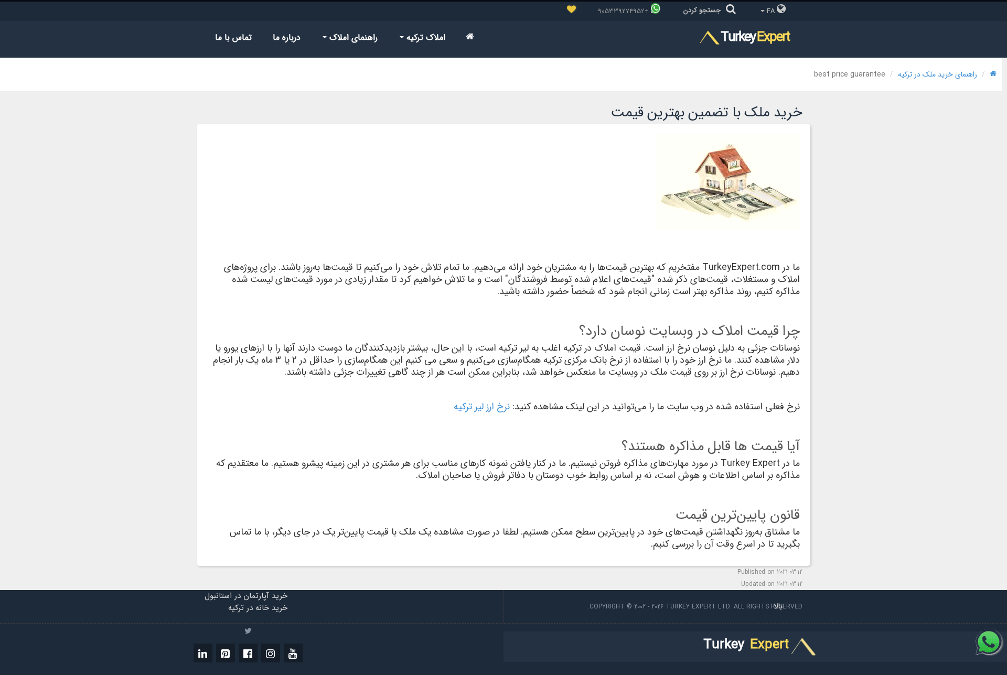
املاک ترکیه (424, 37)
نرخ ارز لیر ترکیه (482, 406)
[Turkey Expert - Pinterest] (225, 653)
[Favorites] (571, 10)
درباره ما (287, 37)
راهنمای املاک (352, 37)
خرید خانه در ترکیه (257, 608)
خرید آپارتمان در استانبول (246, 596)
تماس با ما (233, 37)
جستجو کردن (702, 10)
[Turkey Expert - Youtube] (293, 653)
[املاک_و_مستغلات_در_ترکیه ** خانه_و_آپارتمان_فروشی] (470, 37)
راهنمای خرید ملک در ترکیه (937, 74)
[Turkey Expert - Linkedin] (203, 653)
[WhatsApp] (989, 641)
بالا (777, 606)
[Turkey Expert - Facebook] (248, 653)
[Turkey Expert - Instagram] (270, 653)
